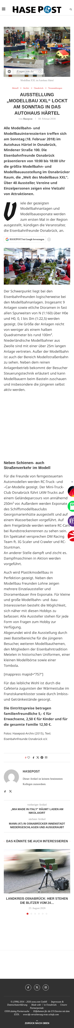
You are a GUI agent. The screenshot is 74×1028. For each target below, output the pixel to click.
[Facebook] (28, 987)
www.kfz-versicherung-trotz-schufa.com (41, 1014)
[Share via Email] (46, 757)
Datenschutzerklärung (17, 1004)
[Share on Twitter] (37, 757)
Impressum (56, 1001)
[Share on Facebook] (33, 757)
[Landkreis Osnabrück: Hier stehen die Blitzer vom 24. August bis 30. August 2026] (37, 871)
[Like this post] (28, 757)
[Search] (70, 9)
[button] (7, 881)
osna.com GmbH (39, 1001)
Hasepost (27, 118)
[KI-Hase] (9, 71)
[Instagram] (46, 987)
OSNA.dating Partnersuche (17, 1011)
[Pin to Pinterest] (42, 757)
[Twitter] (37, 987)
